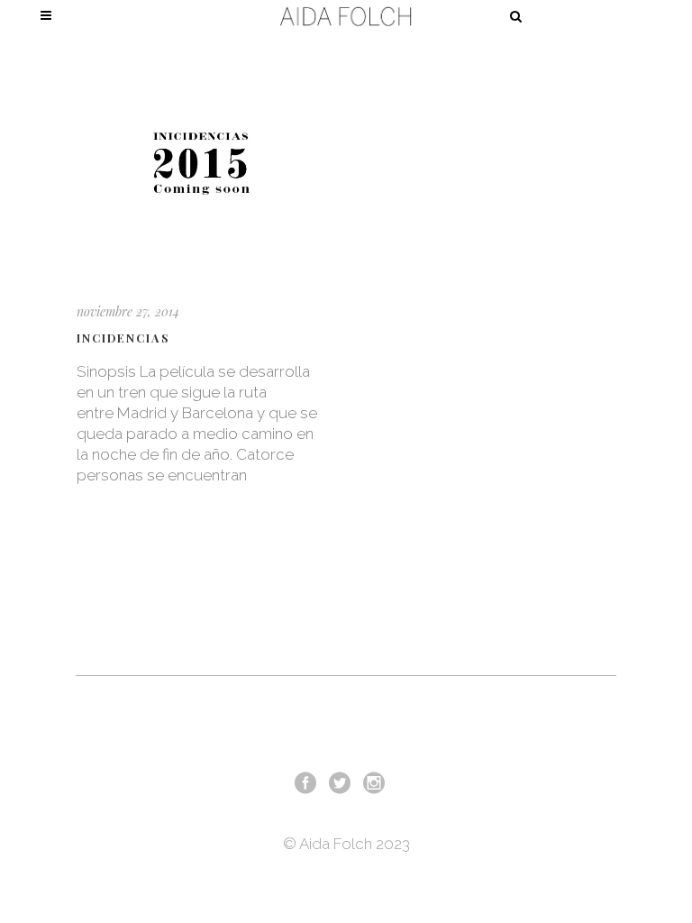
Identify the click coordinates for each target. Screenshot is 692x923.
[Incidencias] (201, 164)
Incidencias (123, 337)
